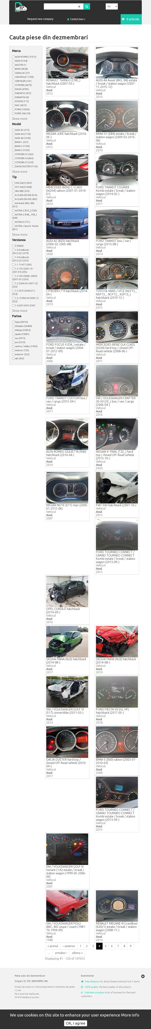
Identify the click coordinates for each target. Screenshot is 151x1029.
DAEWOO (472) (23, 93)
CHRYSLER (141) (23, 81)
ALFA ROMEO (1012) (25, 57)
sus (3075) (20, 338)
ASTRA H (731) (22, 222)
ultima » (77, 953)
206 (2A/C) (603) (23, 183)
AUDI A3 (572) (22, 130)
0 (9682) (19, 246)
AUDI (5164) (21, 61)
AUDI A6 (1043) (23, 138)
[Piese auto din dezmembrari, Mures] (28, 7)
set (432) (19, 358)
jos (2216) (20, 342)
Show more (19, 118)
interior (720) (22, 350)
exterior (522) (22, 354)
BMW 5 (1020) (22, 150)
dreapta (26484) (23, 326)
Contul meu (76, 19)
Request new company (40, 18)
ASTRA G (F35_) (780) (26, 210)
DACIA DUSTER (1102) (26, 166)
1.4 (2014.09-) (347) (25, 305)
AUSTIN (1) (20, 65)
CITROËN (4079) (23, 85)
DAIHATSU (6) (22, 97)
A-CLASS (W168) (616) (26, 195)
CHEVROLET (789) (24, 77)
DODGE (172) (22, 101)
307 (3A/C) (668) (23, 187)
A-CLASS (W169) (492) (26, 199)
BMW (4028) (21, 69)
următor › (61, 953)
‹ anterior (69, 946)
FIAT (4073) (21, 105)
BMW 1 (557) (21, 142)
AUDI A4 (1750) (23, 134)
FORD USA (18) (22, 113)
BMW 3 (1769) (22, 146)
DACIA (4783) (22, 89)
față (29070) (21, 322)
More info (130, 1015)
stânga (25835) (23, 330)
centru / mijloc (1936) (26, 346)
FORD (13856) (22, 109)
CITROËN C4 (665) (24, 158)
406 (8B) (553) (22, 191)
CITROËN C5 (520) (24, 162)
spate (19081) (22, 334)
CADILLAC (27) (22, 73)
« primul (53, 946)
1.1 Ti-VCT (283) (23, 264)
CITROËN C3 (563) (24, 154)
